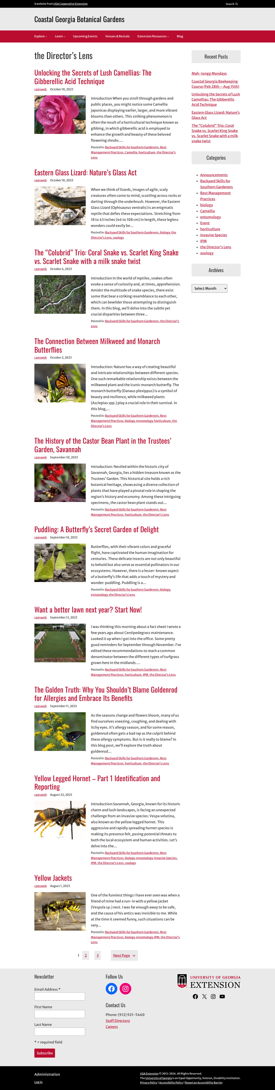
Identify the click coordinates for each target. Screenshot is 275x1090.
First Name (43, 1007)
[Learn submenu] (64, 36)
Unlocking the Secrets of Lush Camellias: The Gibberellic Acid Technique (92, 76)
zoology (118, 238)
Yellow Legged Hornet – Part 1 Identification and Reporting (97, 782)
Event (205, 223)
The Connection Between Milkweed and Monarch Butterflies (97, 345)
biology (165, 232)
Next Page (124, 955)
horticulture (147, 152)
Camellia (131, 152)
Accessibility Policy (171, 1082)
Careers (112, 1027)
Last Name (43, 1024)
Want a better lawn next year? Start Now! (88, 609)
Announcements (214, 175)
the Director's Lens (215, 247)
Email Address (47, 989)
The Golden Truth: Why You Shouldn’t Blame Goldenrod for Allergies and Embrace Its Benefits (105, 693)
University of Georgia (158, 1078)
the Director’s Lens (156, 515)
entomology (144, 421)
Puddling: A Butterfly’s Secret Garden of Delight (96, 529)
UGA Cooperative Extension (70, 3)
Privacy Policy (148, 1082)
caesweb (40, 89)
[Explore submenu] (46, 36)
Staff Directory (118, 1021)
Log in (38, 1082)
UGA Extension (149, 1073)
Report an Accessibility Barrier (204, 1082)
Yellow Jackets (53, 877)
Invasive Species (165, 858)
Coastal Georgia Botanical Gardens (79, 19)
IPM (145, 675)
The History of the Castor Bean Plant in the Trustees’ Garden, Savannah (102, 444)
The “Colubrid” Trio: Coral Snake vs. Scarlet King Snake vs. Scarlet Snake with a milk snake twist (106, 256)
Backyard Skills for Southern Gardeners (132, 147)
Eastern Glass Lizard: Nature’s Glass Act (85, 172)
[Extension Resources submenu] (168, 36)
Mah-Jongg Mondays (209, 73)
